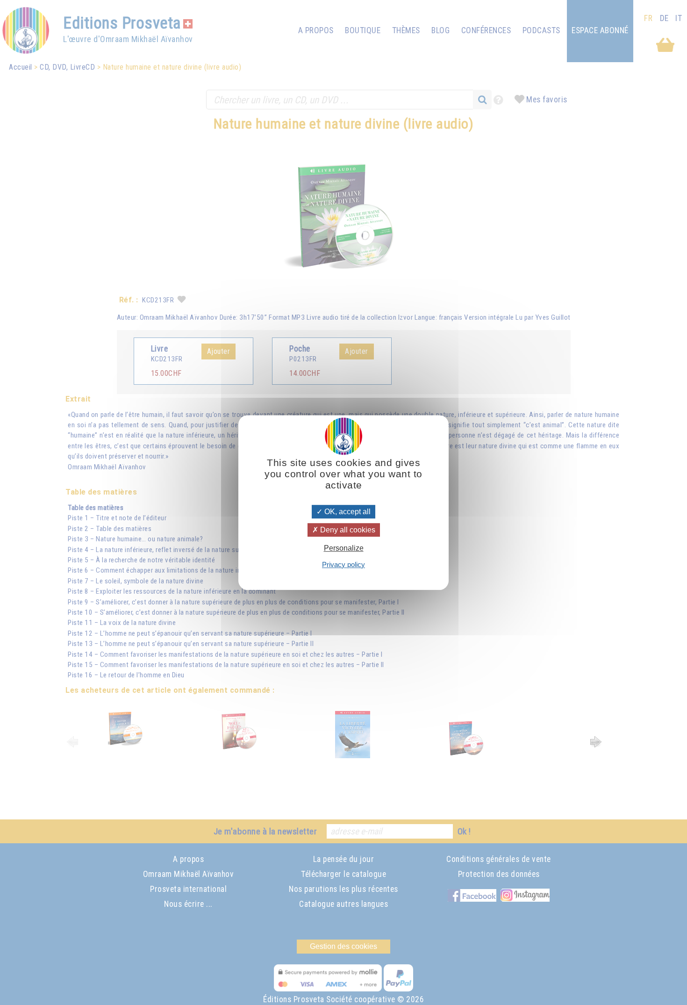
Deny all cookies (346, 530)
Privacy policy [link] (343, 564)
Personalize (344, 549)
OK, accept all (346, 512)
